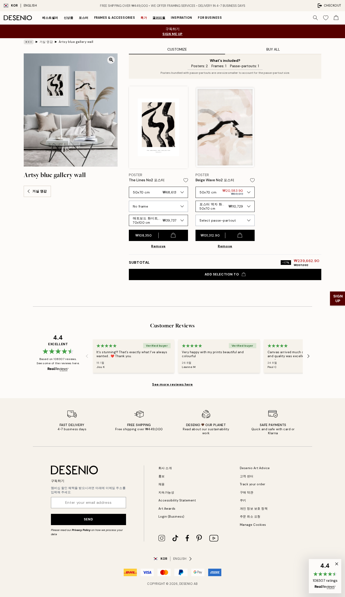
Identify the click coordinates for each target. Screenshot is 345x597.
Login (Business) (171, 517)
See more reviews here (172, 384)
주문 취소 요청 (250, 517)
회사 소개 (165, 468)
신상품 (68, 18)
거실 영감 (46, 42)
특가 (144, 18)
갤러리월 (159, 18)
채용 (161, 484)
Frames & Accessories (114, 18)
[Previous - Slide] (87, 356)
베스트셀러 (50, 18)
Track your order (252, 484)
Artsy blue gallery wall (76, 42)
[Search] (315, 17)
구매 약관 (246, 492)
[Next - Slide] (308, 356)
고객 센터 (246, 476)
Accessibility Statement (177, 500)
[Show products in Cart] (336, 17)
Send (88, 519)
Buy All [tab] (273, 49)
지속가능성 (166, 492)
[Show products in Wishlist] (326, 17)
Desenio (186, 584)
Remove (158, 246)
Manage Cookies (253, 525)
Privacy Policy (81, 530)
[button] (325, 576)
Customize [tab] (177, 49)
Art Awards (167, 509)
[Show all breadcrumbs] (29, 42)
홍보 (161, 476)
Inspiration (181, 18)
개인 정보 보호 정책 (254, 509)
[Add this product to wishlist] (186, 180)
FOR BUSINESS (210, 18)
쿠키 (243, 500)
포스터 (83, 18)
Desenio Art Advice (255, 468)
